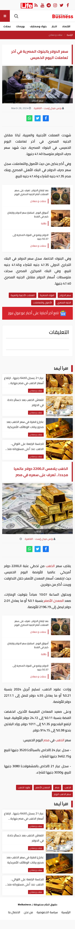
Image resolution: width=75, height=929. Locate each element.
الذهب (50, 566)
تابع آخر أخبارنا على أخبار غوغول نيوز (34, 312)
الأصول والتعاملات (42, 302)
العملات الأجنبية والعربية (23, 295)
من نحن (28, 912)
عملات (7, 26)
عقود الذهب (24, 787)
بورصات (20, 26)
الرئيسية (70, 35)
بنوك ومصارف (38, 26)
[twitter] (37, 118)
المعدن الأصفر (53, 601)
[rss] (36, 5)
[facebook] (46, 118)
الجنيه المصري (64, 302)
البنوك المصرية (47, 295)
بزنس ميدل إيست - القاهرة (48, 108)
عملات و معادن (56, 35)
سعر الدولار (65, 295)
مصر (46, 740)
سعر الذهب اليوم (62, 794)
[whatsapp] (29, 118)
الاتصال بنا (14, 912)
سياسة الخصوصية (47, 912)
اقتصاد (66, 26)
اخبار (54, 26)
